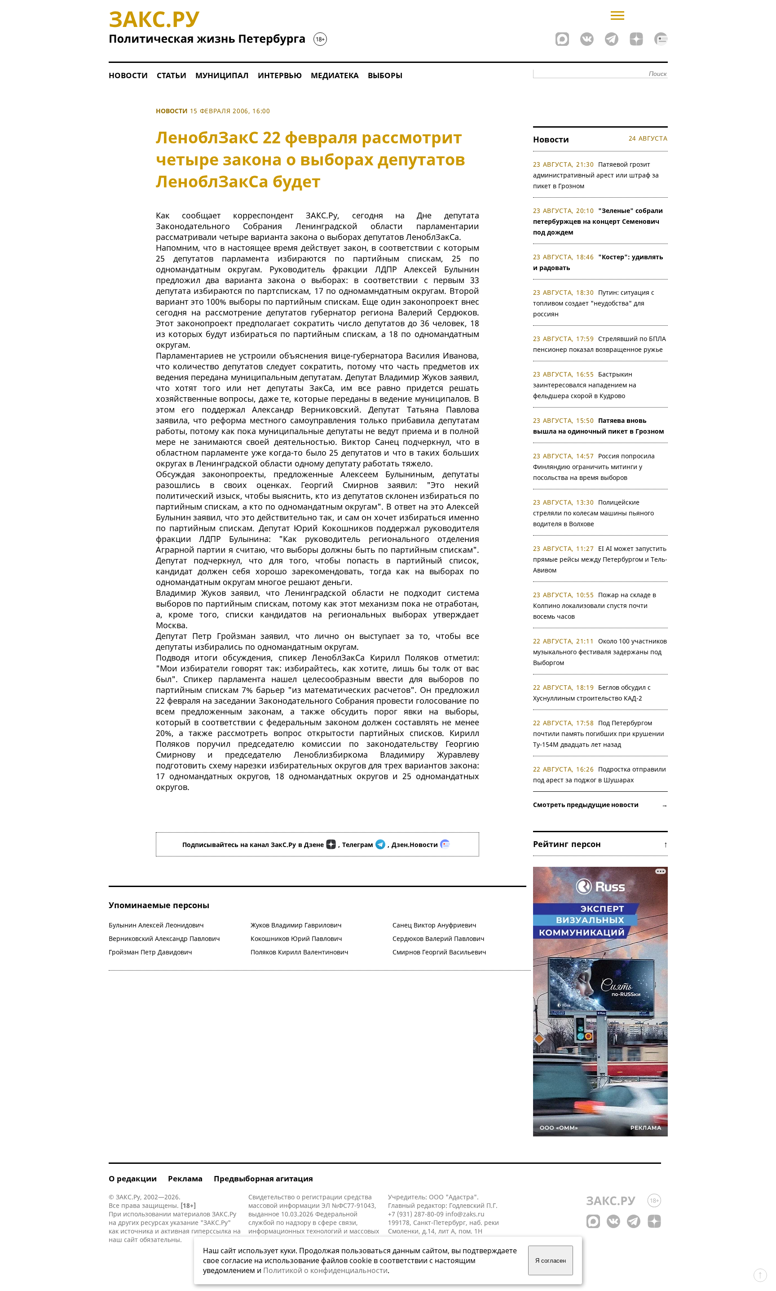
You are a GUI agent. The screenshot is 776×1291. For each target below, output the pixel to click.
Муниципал (222, 75)
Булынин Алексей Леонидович (156, 925)
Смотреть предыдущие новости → (600, 804)
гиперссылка (211, 1231)
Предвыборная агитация (263, 1178)
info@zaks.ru (465, 1214)
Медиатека (335, 75)
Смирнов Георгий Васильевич (439, 952)
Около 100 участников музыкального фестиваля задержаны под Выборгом (600, 652)
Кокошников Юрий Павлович (296, 938)
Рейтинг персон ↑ (600, 843)
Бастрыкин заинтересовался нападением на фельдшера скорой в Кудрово (584, 385)
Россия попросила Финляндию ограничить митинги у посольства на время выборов (594, 467)
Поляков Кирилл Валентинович (299, 952)
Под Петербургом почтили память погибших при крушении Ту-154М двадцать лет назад (598, 734)
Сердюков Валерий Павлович (438, 938)
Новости (128, 75)
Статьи (171, 75)
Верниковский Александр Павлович (164, 938)
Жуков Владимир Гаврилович (296, 925)
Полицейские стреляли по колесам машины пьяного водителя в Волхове (593, 513)
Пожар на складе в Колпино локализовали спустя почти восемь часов (595, 605)
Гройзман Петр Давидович (150, 952)
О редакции (133, 1178)
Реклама (185, 1178)
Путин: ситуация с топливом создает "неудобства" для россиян (594, 303)
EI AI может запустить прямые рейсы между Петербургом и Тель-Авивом (600, 559)
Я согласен (550, 1260)
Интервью (280, 75)
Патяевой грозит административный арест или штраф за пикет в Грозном (596, 175)
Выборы (385, 75)
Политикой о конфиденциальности (325, 1270)
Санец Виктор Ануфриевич (434, 925)
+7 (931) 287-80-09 (416, 1214)
